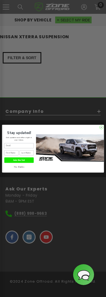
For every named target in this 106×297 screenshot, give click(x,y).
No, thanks (19, 166)
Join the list (19, 159)
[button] (83, 274)
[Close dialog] (101, 127)
